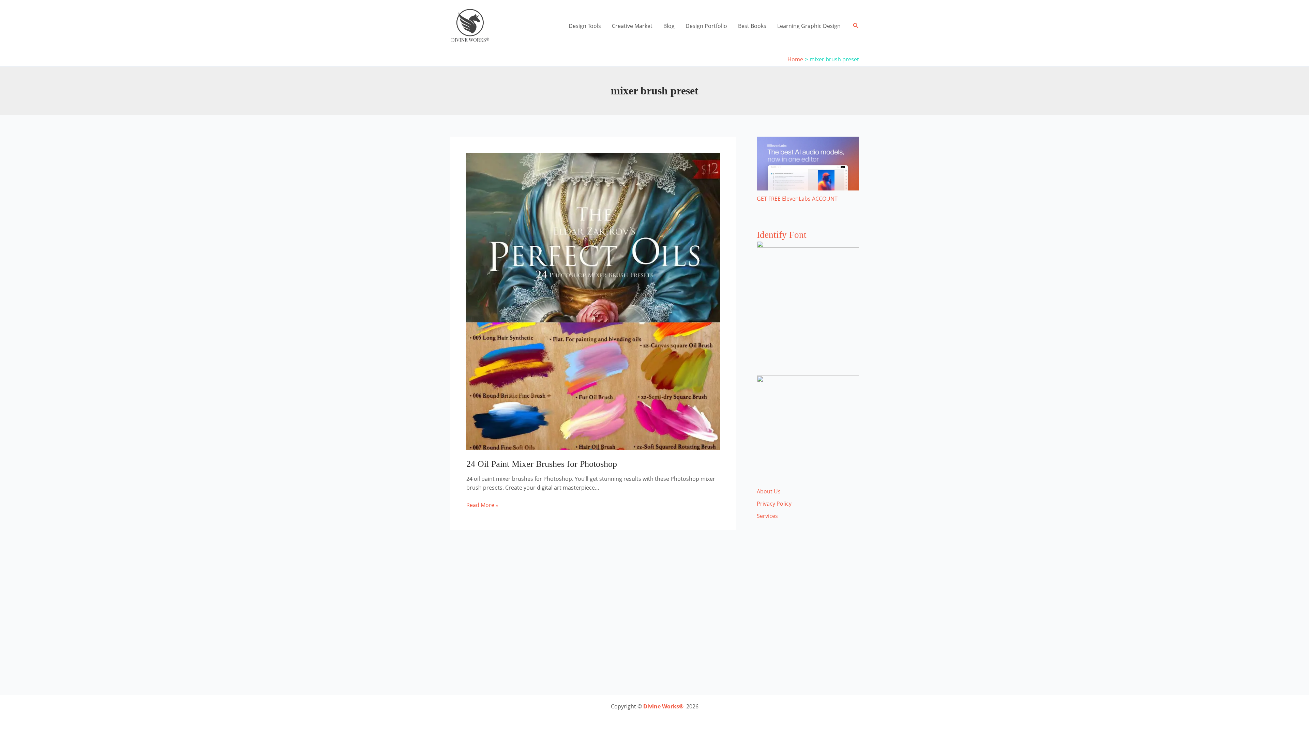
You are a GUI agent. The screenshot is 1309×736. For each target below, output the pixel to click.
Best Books (752, 26)
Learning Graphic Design (809, 26)
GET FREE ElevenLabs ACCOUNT (797, 198)
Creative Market (632, 26)
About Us (769, 491)
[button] (856, 25)
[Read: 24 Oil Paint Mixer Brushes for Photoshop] (593, 301)
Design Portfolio (706, 26)
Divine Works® (663, 706)
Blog (669, 26)
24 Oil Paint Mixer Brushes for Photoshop (541, 464)
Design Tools (585, 26)
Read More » (482, 505)
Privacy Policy (774, 503)
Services (767, 516)
